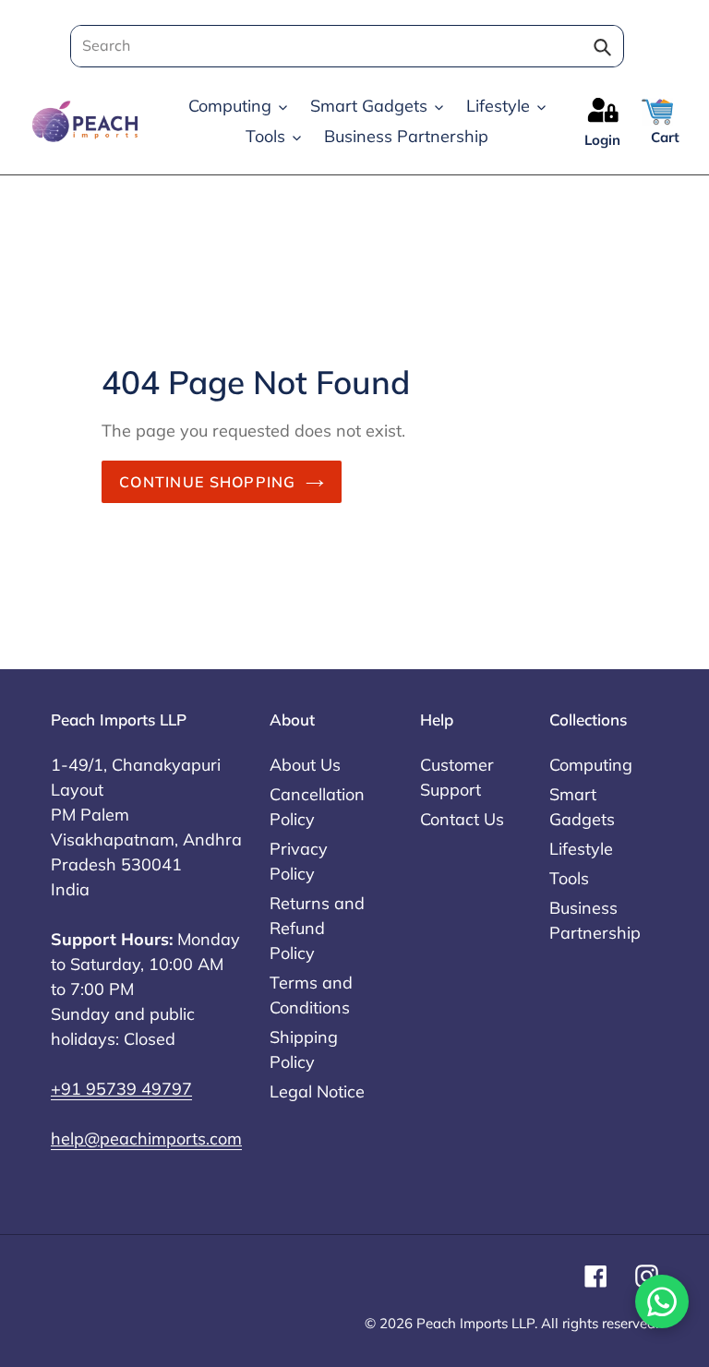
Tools (569, 878)
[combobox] (342, 46)
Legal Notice (317, 1091)
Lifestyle (581, 848)
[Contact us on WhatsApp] (662, 1301)
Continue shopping (207, 482)
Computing (590, 764)
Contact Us (462, 819)
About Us (305, 764)
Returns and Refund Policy (317, 928)
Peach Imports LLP (475, 1323)
